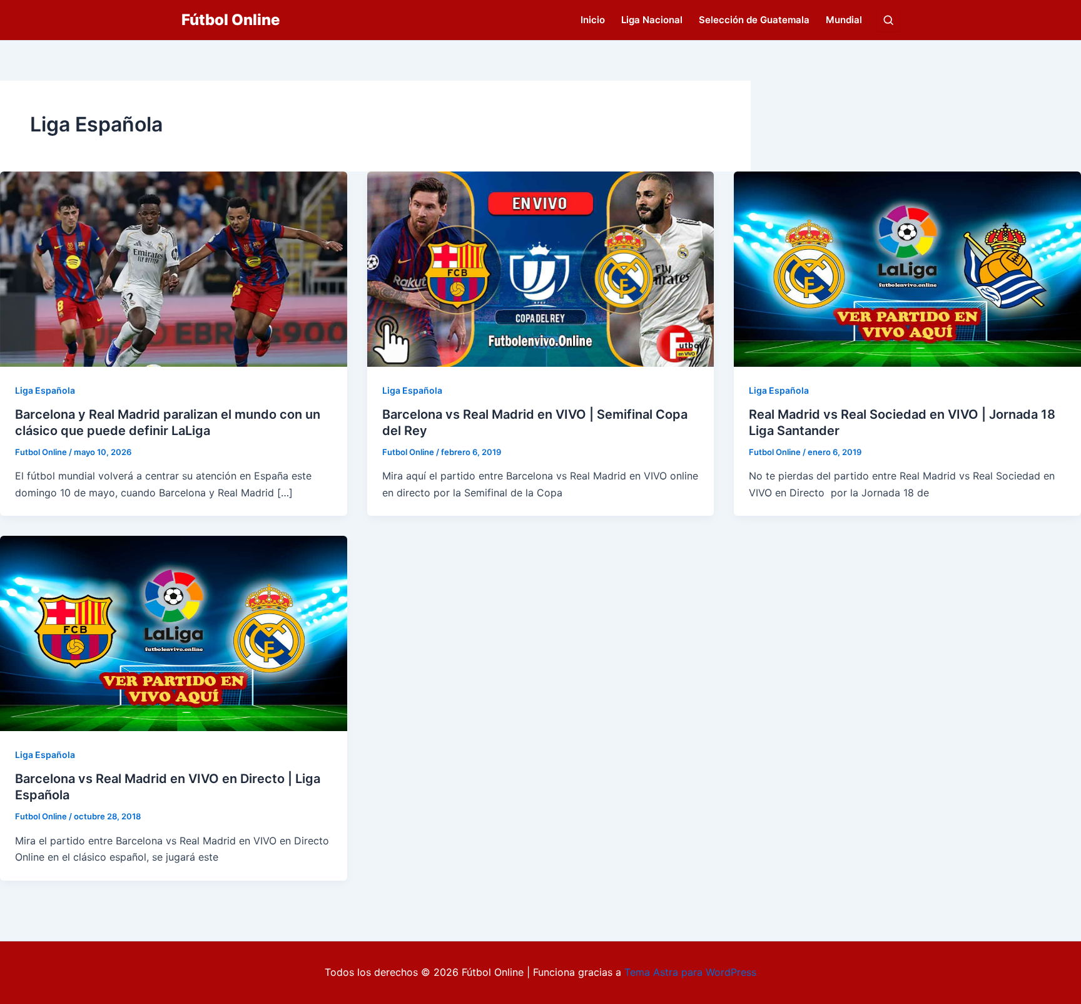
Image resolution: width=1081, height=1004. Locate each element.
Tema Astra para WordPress (690, 972)
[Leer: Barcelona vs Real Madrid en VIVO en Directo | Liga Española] (173, 633)
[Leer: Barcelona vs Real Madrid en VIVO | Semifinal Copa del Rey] (540, 268)
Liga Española (45, 390)
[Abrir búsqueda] (888, 20)
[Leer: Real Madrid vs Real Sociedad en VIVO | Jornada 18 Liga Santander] (907, 268)
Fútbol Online (230, 20)
